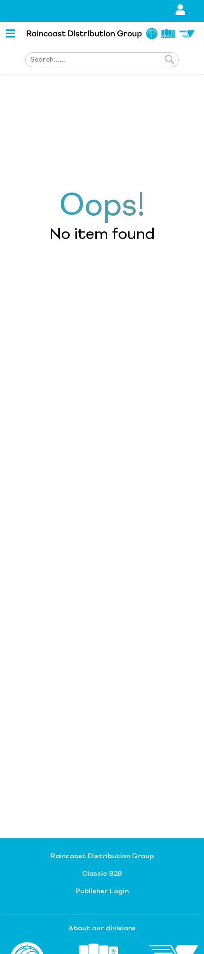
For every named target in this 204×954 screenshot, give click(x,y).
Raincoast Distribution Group (102, 856)
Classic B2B (102, 874)
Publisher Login (102, 891)
